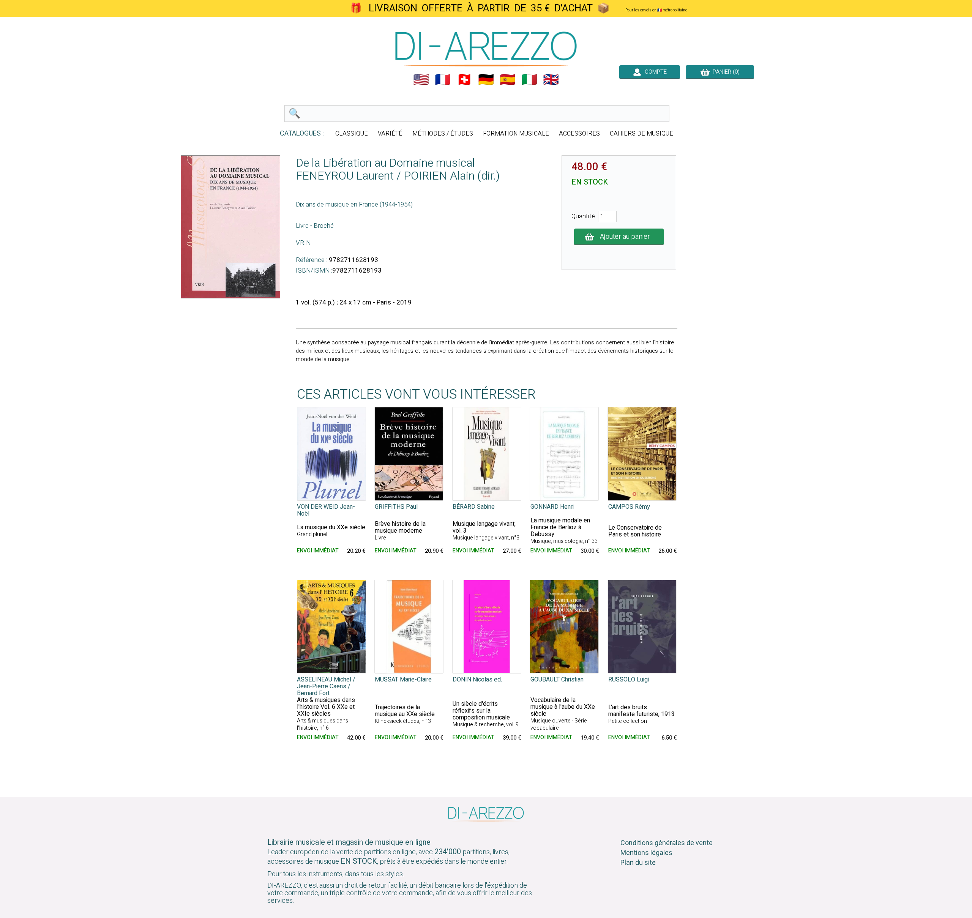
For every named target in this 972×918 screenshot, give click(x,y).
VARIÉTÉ (390, 133)
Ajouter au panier (625, 237)
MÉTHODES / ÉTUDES (442, 133)
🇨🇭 (464, 79)
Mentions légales (646, 853)
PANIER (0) (725, 72)
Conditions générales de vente (666, 843)
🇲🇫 (443, 79)
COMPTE (654, 72)
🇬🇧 (551, 79)
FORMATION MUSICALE (516, 133)
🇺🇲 (421, 79)
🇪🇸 (508, 79)
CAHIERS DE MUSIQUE (641, 133)
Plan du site (638, 863)
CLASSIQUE (351, 133)
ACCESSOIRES (579, 133)
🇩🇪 (486, 79)
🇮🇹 (529, 79)
